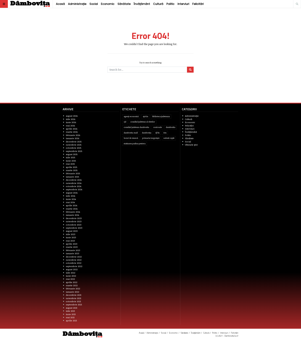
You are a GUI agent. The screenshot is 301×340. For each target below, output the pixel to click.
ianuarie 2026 (72, 138)
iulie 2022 (70, 272)
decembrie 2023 (74, 218)
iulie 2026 (70, 119)
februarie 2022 (73, 288)
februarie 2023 (73, 250)
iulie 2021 (70, 310)
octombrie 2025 (73, 147)
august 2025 (72, 154)
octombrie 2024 (73, 186)
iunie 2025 (71, 160)
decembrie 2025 (74, 141)
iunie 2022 (71, 275)
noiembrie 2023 (74, 221)
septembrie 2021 (74, 304)
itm (165, 132)
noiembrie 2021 (73, 298)
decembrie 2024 (74, 179)
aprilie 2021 (71, 320)
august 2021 (71, 307)
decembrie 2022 (74, 256)
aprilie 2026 (71, 128)
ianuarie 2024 (72, 214)
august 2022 (72, 269)
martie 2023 (72, 246)
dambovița (146, 132)
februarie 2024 (73, 211)
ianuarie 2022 (72, 291)
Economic (107, 4)
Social (94, 4)
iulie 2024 (70, 195)
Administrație (77, 4)
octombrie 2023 (73, 224)
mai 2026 (70, 125)
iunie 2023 (71, 237)
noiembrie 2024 (73, 183)
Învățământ (142, 4)
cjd (125, 121)
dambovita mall (131, 132)
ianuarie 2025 (72, 176)
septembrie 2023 (74, 227)
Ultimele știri (191, 144)
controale (157, 127)
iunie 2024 (71, 199)
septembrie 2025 (74, 151)
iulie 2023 (70, 234)
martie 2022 (72, 285)
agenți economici (131, 116)
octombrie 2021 (73, 301)
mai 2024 (70, 202)
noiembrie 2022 (74, 259)
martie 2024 (71, 208)
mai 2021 (70, 317)
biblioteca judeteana (161, 116)
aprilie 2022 (71, 282)
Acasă (60, 4)
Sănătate (124, 4)
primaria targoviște (150, 138)
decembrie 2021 (73, 294)
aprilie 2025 (71, 167)
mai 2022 (70, 278)
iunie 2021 (71, 314)
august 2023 (72, 230)
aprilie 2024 (71, 205)
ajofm (145, 116)
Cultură (158, 4)
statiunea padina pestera (134, 143)
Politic (170, 4)
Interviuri (183, 4)
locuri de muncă (131, 138)
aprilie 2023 (71, 243)
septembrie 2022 (74, 266)
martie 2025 (72, 170)
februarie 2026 (73, 135)
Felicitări (198, 4)
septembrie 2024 (74, 189)
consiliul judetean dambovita (136, 127)
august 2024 (71, 192)
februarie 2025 (73, 173)
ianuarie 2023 (72, 253)
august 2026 (72, 115)
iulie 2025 (70, 157)
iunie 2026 (71, 122)
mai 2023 (70, 240)
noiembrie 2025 (74, 144)
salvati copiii (169, 138)
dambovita (170, 127)
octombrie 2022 (73, 262)
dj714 (157, 132)
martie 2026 (72, 131)
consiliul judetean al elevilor (142, 121)
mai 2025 (70, 163)
